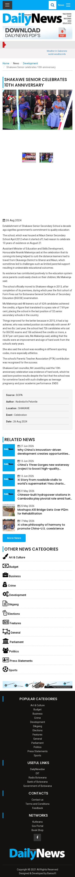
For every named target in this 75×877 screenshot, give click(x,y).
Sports (12, 670)
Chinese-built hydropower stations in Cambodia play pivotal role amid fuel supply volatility (43, 498)
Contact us (37, 799)
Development (30, 63)
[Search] (52, 5)
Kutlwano (37, 821)
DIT (37, 773)
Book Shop (37, 830)
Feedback (37, 808)
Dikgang (13, 604)
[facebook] (37, 837)
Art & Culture (16, 557)
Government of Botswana (37, 786)
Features (15, 623)
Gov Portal (37, 826)
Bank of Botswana (37, 781)
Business (14, 576)
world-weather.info (57, 54)
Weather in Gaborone (57, 51)
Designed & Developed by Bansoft (37, 873)
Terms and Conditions (37, 803)
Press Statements (21, 660)
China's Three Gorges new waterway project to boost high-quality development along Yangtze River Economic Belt (43, 470)
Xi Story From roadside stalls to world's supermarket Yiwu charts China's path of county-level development (40, 485)
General (15, 632)
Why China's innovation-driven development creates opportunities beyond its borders (42, 453)
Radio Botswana (38, 777)
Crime (11, 585)
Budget (13, 566)
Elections (13, 613)
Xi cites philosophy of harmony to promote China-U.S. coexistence (41, 527)
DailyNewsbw (37, 769)
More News (14, 538)
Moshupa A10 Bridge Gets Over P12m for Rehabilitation (42, 512)
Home (6, 63)
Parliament (16, 642)
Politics (14, 651)
